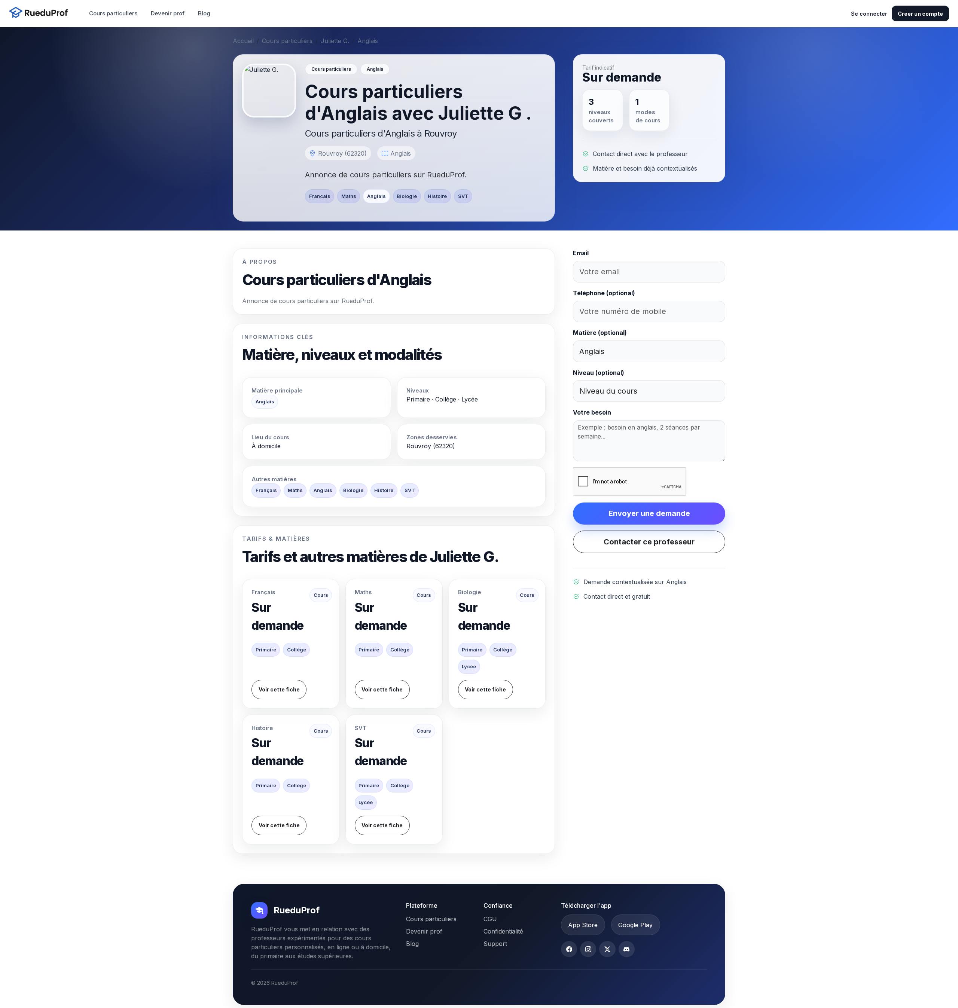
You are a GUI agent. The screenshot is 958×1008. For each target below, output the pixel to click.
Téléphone (604, 293)
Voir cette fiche (279, 689)
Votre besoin (592, 412)
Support (495, 943)
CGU (490, 919)
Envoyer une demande (649, 513)
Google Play (635, 925)
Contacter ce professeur (649, 541)
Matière (600, 332)
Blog (204, 13)
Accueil (243, 41)
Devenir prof (167, 13)
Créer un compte (920, 13)
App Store (583, 925)
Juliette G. (335, 41)
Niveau (598, 372)
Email (581, 253)
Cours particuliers (113, 13)
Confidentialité (503, 931)
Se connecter (869, 13)
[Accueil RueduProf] (41, 13)
